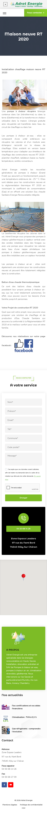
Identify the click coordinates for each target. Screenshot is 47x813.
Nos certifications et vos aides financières (26, 707)
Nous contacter (34, 13)
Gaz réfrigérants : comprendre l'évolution (26, 730)
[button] (23, 577)
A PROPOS (12, 649)
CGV (23, 808)
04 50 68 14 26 (23, 529)
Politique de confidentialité (31, 805)
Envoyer (23, 498)
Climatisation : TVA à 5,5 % (24, 717)
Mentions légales (9, 805)
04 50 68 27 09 (9, 777)
